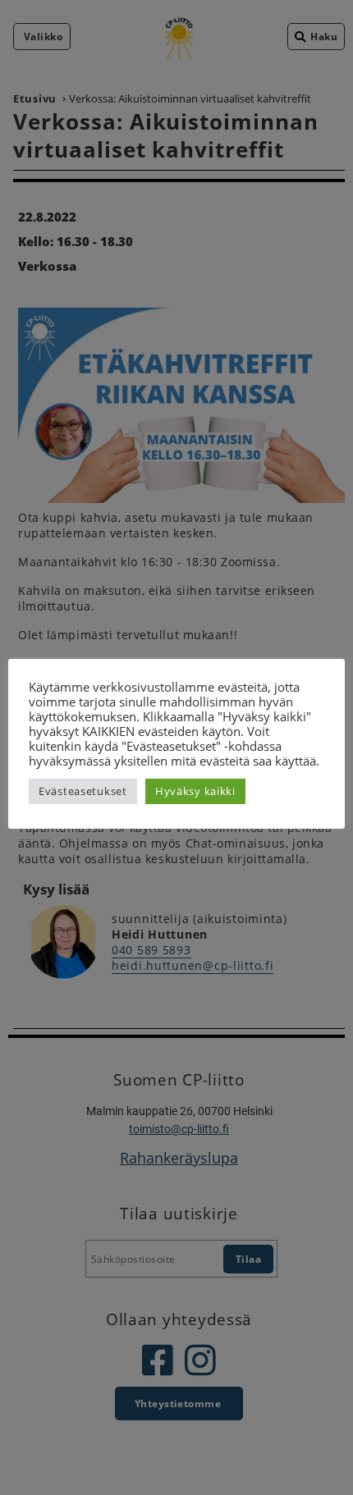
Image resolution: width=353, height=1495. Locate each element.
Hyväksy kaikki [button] (195, 791)
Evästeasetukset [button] (83, 791)
